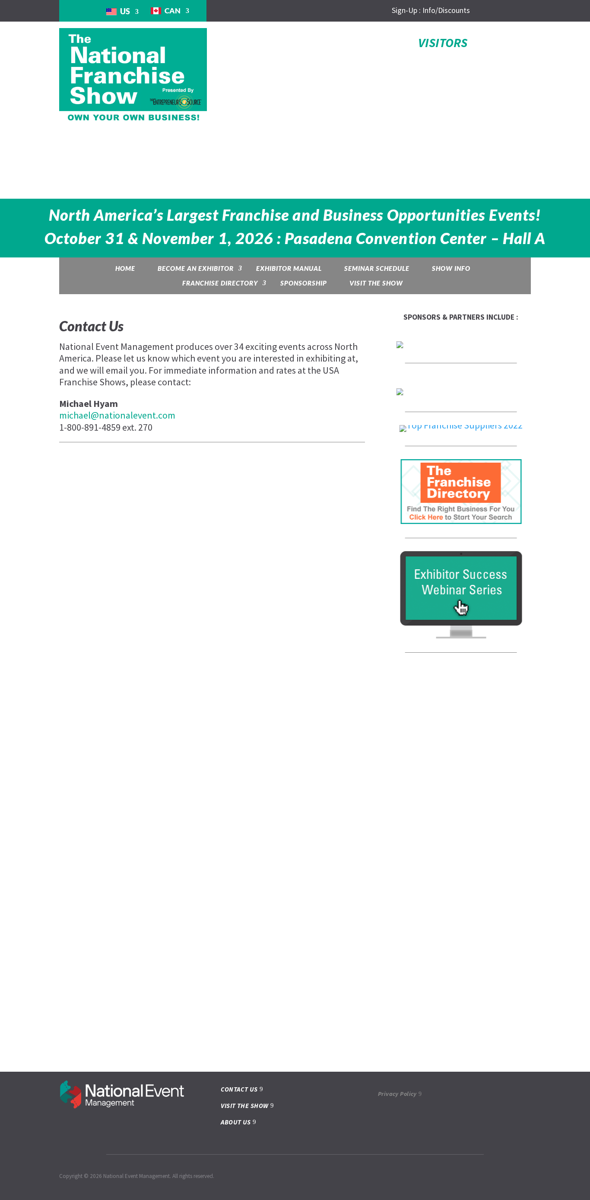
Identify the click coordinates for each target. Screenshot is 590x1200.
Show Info (451, 268)
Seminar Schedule (376, 268)
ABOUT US (236, 1122)
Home (125, 268)
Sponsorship (303, 283)
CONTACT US (239, 1089)
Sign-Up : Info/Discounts (431, 10)
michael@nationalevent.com (117, 415)
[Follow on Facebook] (473, 11)
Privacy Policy (397, 1094)
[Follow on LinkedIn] (490, 11)
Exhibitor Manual (289, 268)
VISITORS (442, 43)
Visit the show (376, 283)
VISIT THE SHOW (244, 1106)
